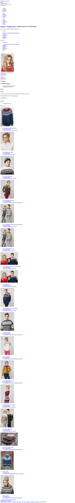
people (4, 19)
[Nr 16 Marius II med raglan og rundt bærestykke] (37, 258)
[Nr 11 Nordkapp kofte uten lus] (37, 189)
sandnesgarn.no (3, 74)
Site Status (28, 501)
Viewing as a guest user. (11, 32)
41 (14, 154)
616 (22, 449)
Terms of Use (33, 501)
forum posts (5, 21)
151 (15, 431)
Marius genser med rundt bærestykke (9, 128)
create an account (3, 3)
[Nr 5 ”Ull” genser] (37, 345)
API (25, 501)
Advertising (10, 501)
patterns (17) (5, 35)
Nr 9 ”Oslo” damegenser (7, 429)
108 (15, 178)
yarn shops (5, 15)
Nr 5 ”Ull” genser (6, 356)
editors (4, 38)
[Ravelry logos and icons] (40, 501)
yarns (4, 13)
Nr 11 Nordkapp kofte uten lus (8, 200)
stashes (4, 14)
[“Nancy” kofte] (37, 460)
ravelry (8, 0)
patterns (4, 8)
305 (21, 202)
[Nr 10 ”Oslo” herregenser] (37, 165)
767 (22, 382)
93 (14, 407)
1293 (16, 130)
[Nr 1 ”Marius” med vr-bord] (37, 141)
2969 (22, 473)
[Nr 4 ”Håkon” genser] (37, 321)
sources (4, 11)
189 (15, 286)
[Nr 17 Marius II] (37, 276)
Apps (23, 501)
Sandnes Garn (11, 26)
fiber (4, 17)
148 (21, 334)
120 (15, 226)
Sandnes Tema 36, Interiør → (5, 500)
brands (4, 16)
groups (4, 20)
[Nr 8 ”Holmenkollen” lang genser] (37, 393)
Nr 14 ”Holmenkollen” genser (8, 248)
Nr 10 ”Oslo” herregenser (7, 176)
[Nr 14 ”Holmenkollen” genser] (37, 237)
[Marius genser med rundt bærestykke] (37, 117)
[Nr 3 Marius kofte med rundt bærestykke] (37, 297)
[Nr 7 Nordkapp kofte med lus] (37, 369)
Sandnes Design (7, 153)
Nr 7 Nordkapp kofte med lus (8, 380)
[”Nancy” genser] (37, 484)
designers (4, 10)
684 (15, 310)
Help (20, 501)
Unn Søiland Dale (7, 129)
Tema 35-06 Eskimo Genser (8, 447)
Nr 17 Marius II (6, 284)
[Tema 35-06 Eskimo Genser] (37, 439)
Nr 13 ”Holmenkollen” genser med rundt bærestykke (12, 224)
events (4, 23)
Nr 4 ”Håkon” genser (7, 332)
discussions (5, 37)
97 (14, 250)
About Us (5, 501)
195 (22, 358)
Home (1, 501)
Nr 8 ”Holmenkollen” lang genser (9, 404)
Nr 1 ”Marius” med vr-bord (8, 152)
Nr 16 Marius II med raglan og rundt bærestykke (12, 266)
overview (4, 34)
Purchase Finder (16, 501)
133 (15, 268)
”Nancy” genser (6, 495)
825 (22, 497)
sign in (1, 2)
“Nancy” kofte (5, 471)
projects (4, 9)
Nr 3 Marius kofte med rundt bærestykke (10, 308)
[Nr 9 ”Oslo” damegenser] (37, 418)
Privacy (38, 501)
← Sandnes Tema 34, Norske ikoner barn (8, 499)
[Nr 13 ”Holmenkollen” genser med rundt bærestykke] (37, 213)
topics (4, 22)
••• (3, 51)
